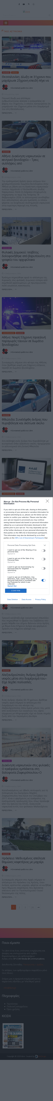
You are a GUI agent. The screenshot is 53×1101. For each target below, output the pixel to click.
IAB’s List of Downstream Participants (29, 538)
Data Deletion (12, 599)
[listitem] (26, 545)
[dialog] (26, 550)
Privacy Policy (40, 599)
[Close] (48, 501)
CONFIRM (15, 591)
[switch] (43, 550)
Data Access (26, 599)
